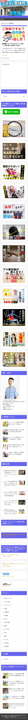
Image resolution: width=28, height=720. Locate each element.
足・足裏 (6, 629)
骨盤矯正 (6, 646)
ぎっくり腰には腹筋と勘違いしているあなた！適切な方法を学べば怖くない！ (10, 484)
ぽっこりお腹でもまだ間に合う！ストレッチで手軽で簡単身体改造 (10, 493)
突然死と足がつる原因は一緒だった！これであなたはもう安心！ (16, 690)
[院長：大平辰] (11, 398)
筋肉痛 (6, 615)
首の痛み (6, 643)
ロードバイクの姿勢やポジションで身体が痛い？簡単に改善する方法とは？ (16, 683)
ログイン (6, 659)
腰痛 (5, 625)
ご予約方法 (6, 717)
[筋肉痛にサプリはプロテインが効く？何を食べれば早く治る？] (14, 34)
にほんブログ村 (6, 556)
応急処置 (6, 612)
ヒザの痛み (7, 601)
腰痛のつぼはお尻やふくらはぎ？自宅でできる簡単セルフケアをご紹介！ (10, 511)
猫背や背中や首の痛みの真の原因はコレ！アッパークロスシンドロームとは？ (10, 473)
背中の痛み (7, 622)
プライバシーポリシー (22, 717)
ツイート (5, 527)
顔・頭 (6, 639)
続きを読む (4, 55)
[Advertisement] (14, 76)
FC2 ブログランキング (8, 576)
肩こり (6, 619)
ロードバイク (7, 605)
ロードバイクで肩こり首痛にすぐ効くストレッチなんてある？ (10, 502)
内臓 (5, 608)
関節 (5, 636)
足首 (5, 632)
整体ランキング (5, 586)
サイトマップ (13, 717)
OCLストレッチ (8, 598)
